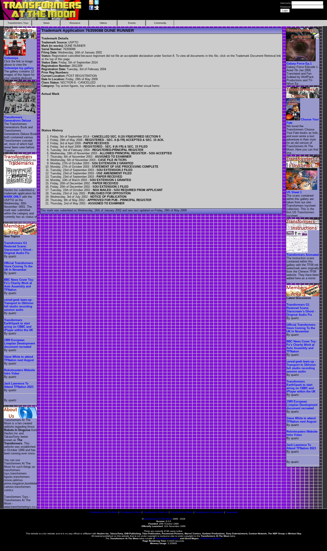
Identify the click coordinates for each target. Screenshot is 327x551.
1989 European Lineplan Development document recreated (19, 343)
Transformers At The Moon (103, 512)
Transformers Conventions (209, 512)
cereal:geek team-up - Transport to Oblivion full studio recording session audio (18, 304)
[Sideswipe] (15, 54)
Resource (75, 23)
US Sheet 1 (294, 192)
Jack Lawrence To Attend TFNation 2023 (18, 385)
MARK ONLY (12, 196)
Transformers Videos (181, 512)
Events (132, 23)
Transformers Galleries (155, 512)
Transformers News (130, 512)
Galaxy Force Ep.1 (299, 63)
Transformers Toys (18, 23)
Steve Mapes (162, 538)
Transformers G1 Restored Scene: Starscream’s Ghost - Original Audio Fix (18, 248)
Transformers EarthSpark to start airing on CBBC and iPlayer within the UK (18, 325)
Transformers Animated (303, 254)
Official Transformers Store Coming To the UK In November (18, 266)
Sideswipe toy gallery (19, 68)
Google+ (174, 538)
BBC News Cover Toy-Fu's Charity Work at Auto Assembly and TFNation (19, 284)
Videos (103, 23)
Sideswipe (11, 58)
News (46, 23)
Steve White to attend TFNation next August (19, 358)
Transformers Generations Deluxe (17, 119)
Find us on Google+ (211, 538)
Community (160, 23)
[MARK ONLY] (20, 186)
